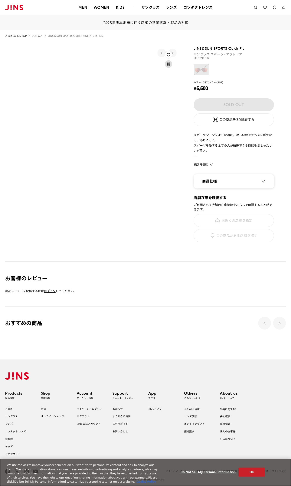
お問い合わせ (120, 431)
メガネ (9, 408)
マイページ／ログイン (89, 408)
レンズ (171, 7)
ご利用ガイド (120, 423)
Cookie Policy (146, 481)
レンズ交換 (190, 416)
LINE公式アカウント (89, 423)
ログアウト (83, 416)
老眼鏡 (9, 439)
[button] (279, 323)
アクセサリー (13, 453)
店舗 (43, 408)
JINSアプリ (155, 408)
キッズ (9, 446)
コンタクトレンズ (198, 7)
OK (251, 472)
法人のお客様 (227, 431)
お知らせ (117, 408)
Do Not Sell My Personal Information (208, 472)
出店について (227, 439)
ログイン (50, 291)
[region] (145, 472)
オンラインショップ (52, 416)
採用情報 (225, 423)
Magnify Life (228, 408)
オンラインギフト (194, 423)
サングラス (150, 7)
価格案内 (189, 431)
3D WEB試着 (192, 408)
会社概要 (225, 416)
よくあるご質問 (121, 416)
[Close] (284, 471)
